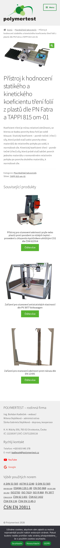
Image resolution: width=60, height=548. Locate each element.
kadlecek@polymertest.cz (25, 452)
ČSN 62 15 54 (8, 497)
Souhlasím (17, 543)
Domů (9, 29)
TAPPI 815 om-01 (18, 176)
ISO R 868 (38, 492)
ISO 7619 (26, 492)
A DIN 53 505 (11, 483)
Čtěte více (30, 247)
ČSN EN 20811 (17, 507)
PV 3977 (49, 492)
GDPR (47, 543)
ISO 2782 (6, 493)
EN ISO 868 (39, 488)
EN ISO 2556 (51, 489)
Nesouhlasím (33, 543)
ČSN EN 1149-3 (27, 501)
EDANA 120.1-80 (23, 488)
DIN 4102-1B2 (8, 489)
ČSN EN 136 (10, 501)
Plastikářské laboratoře (25, 29)
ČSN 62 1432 (36, 497)
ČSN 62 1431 (20, 497)
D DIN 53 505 (43, 483)
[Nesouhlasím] (56, 536)
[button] (51, 45)
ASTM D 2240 (26, 483)
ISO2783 (15, 492)
